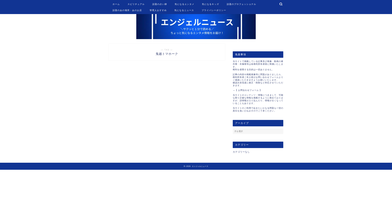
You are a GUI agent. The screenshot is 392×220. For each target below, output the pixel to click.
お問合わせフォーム (248, 90)
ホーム (116, 4)
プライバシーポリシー (214, 10)
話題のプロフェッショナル (241, 4)
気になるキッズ (210, 4)
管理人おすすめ (158, 10)
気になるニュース (184, 10)
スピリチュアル (136, 4)
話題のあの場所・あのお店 (127, 10)
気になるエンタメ (184, 4)
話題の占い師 (159, 4)
